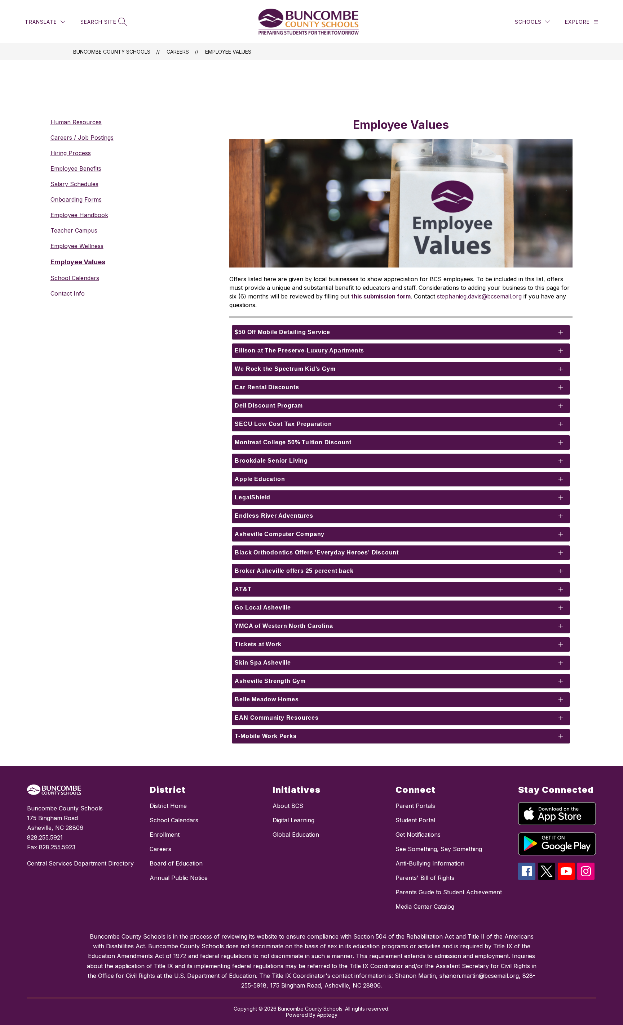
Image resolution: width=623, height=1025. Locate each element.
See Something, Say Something (439, 849)
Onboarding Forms (76, 199)
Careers (178, 52)
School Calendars (74, 278)
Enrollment (165, 834)
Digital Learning (293, 820)
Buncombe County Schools (111, 52)
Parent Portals (415, 805)
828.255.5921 (45, 837)
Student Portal (415, 820)
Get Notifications (418, 834)
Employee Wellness (76, 245)
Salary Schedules (74, 184)
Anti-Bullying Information (430, 863)
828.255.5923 (57, 847)
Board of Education (176, 863)
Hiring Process (70, 153)
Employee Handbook (79, 215)
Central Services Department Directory (80, 863)
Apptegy (327, 1015)
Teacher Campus (73, 230)
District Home (168, 805)
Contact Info (67, 293)
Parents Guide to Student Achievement (449, 892)
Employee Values (228, 52)
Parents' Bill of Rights (425, 877)
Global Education (296, 834)
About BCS (288, 805)
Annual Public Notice (179, 877)
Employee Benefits (75, 168)
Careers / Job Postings (82, 137)
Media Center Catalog (425, 906)
